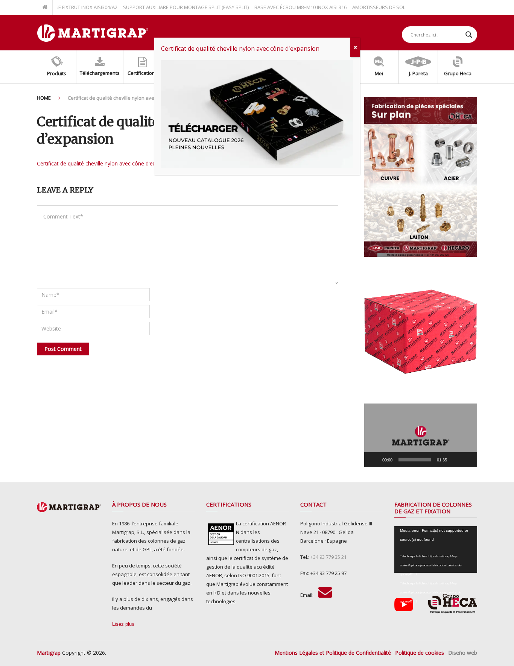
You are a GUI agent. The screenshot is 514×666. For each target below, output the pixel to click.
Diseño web (462, 652)
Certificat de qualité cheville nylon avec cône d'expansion (106, 163)
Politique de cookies (419, 652)
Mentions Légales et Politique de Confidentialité (333, 652)
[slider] (414, 459)
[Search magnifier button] (469, 34)
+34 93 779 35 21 (328, 557)
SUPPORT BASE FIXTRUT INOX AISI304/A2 (60, 7)
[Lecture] (374, 459)
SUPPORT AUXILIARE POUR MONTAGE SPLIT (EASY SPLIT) (175, 7)
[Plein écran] (467, 459)
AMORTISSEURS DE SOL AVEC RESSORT (385, 7)
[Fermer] (355, 47)
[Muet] (455, 459)
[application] (420, 435)
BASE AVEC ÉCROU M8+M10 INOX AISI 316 (289, 7)
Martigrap (49, 652)
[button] (421, 435)
